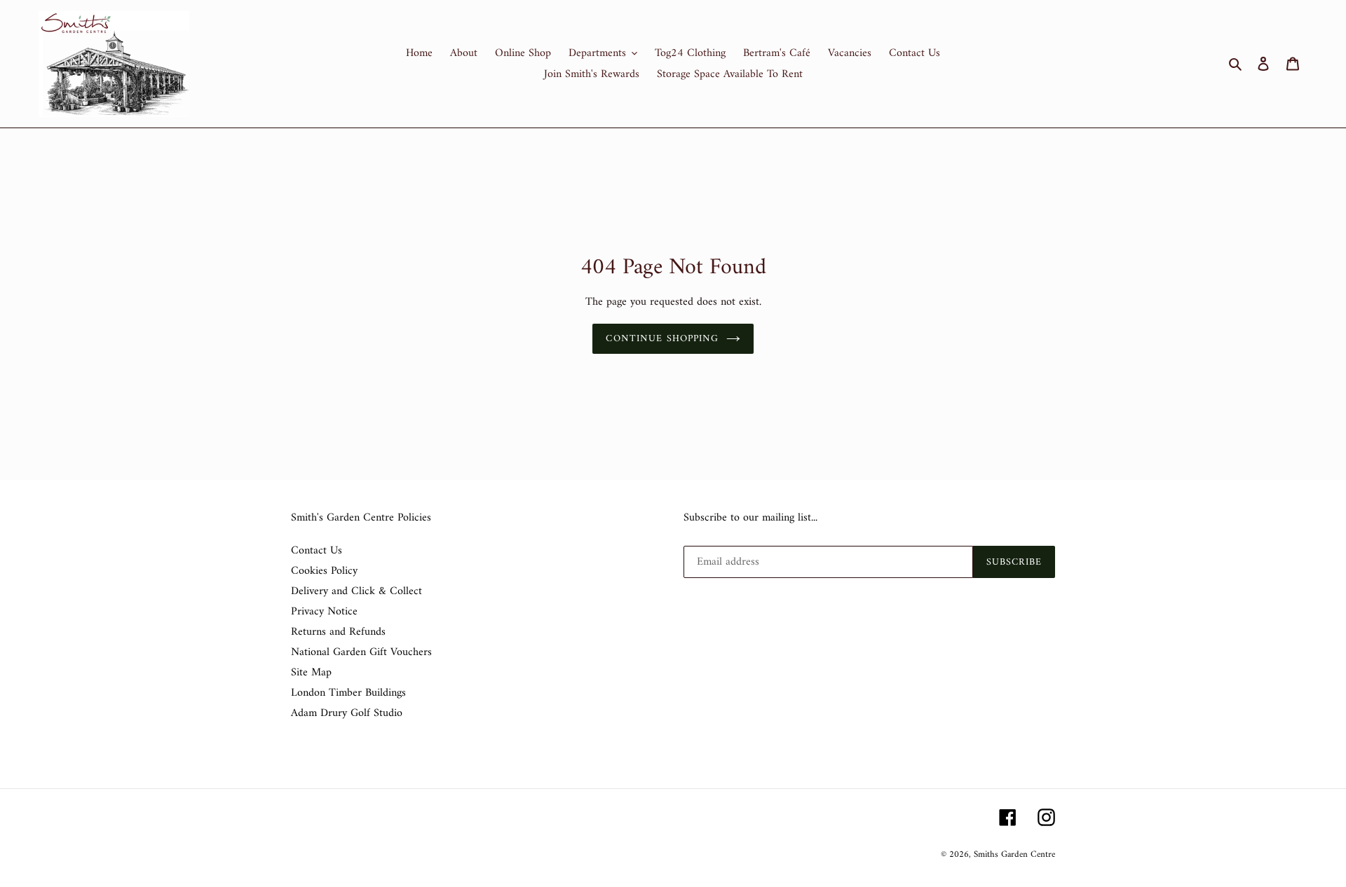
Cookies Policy (324, 571)
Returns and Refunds (338, 632)
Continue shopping (662, 339)
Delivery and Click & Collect (356, 591)
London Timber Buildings (348, 693)
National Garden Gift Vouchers (361, 652)
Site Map (311, 672)
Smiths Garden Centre (1014, 854)
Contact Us (316, 551)
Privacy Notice (324, 611)
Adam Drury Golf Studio (346, 713)
